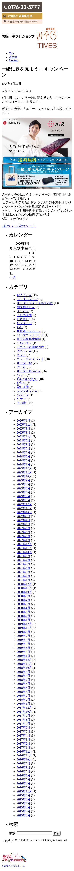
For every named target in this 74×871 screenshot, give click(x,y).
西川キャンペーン (29, 331)
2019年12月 (24, 623)
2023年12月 (24, 468)
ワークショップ (27, 299)
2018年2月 (23, 699)
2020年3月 (23, 612)
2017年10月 (24, 711)
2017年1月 (23, 747)
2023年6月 (23, 492)
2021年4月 (23, 568)
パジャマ (23, 394)
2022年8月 (23, 516)
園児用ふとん (26, 307)
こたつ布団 (24, 315)
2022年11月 (24, 508)
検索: (12, 833)
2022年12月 (24, 504)
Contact (13, 60)
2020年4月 (23, 608)
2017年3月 (23, 739)
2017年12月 (24, 707)
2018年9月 (23, 671)
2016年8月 (23, 767)
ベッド (21, 375)
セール (21, 367)
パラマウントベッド (30, 335)
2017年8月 (23, 719)
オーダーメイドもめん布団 (35, 303)
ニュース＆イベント (30, 359)
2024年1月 (23, 464)
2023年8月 (23, 484)
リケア (21, 398)
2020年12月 (24, 584)
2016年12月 (24, 751)
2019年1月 (23, 655)
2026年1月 (23, 420)
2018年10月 (24, 667)
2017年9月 (23, 715)
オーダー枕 (24, 363)
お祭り (21, 383)
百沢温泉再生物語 (29, 339)
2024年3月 (23, 456)
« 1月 (12, 277)
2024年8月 (23, 444)
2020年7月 (23, 600)
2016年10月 (24, 759)
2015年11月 (24, 791)
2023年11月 (24, 472)
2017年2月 (23, 743)
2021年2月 (23, 576)
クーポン (23, 311)
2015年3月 (23, 811)
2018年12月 (24, 659)
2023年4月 (23, 496)
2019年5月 (23, 643)
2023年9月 (23, 480)
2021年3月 (23, 572)
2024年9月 (23, 440)
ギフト (21, 355)
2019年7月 (23, 635)
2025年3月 (23, 432)
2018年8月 (23, 675)
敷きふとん (24, 295)
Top (11, 53)
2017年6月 (23, 727)
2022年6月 (23, 524)
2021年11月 (24, 548)
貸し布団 (23, 387)
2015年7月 (23, 795)
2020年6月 (23, 604)
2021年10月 (24, 552)
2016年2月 (23, 787)
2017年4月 (23, 735)
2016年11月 (24, 755)
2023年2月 (23, 500)
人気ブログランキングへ (14, 866)
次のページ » (27, 225)
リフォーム (24, 323)
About (13, 56)
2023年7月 (23, 488)
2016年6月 (23, 775)
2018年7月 (23, 679)
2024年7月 (23, 448)
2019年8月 (23, 631)
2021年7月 (23, 560)
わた (20, 327)
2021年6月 (23, 564)
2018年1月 (23, 703)
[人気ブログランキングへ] (14, 862)
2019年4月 (23, 647)
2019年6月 (23, 639)
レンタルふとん (27, 390)
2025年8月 (23, 428)
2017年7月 (23, 723)
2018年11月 (24, 663)
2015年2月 (23, 815)
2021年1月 (23, 580)
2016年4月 (23, 783)
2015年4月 (23, 807)
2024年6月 (23, 452)
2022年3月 (23, 536)
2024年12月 (24, 436)
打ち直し (23, 319)
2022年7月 (23, 520)
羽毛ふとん (24, 351)
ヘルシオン (24, 343)
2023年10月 (24, 476)
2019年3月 (23, 651)
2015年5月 (23, 803)
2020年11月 (24, 588)
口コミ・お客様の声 (30, 347)
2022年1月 (23, 540)
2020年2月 (23, 616)
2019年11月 (24, 627)
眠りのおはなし (27, 379)
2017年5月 (23, 731)
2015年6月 (23, 799)
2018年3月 (23, 695)
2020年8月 (23, 596)
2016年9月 (23, 763)
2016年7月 (23, 771)
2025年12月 (24, 424)
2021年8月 (23, 556)
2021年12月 (24, 544)
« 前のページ (10, 225)
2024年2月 (23, 460)
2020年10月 (24, 592)
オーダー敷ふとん (29, 371)
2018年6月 (23, 683)
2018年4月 (23, 691)
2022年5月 (23, 528)
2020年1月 (23, 619)
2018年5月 (23, 687)
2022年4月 (23, 532)
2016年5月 (23, 779)
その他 (21, 402)
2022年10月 (24, 512)
